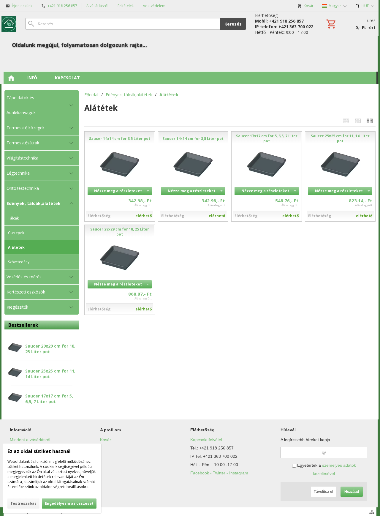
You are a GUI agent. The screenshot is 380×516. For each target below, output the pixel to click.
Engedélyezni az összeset (69, 503)
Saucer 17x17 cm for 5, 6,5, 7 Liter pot (49, 398)
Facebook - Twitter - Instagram (219, 473)
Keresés (233, 24)
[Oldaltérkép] (371, 512)
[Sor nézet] (346, 121)
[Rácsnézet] (358, 121)
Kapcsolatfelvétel (206, 439)
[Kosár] (350, 24)
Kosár (105, 439)
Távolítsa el (323, 492)
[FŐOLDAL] (11, 78)
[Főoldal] (8, 24)
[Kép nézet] (370, 121)
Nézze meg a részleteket (118, 190)
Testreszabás (23, 503)
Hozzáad (351, 492)
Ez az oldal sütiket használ (39, 451)
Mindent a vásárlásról (30, 439)
